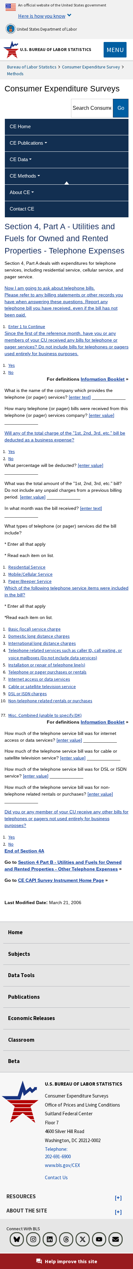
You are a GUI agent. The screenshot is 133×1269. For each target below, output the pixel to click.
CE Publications (26, 143)
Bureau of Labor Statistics (31, 67)
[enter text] (80, 397)
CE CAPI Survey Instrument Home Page (61, 880)
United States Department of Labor (46, 29)
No (11, 372)
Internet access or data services (39, 679)
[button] (118, 1197)
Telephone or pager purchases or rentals (47, 672)
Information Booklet (103, 379)
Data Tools (21, 975)
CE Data (19, 159)
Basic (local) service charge (34, 629)
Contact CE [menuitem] (22, 209)
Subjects (19, 953)
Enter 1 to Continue (26, 326)
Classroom (21, 1039)
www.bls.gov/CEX (62, 1165)
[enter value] (101, 415)
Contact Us (56, 1177)
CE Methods (23, 176)
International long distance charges (42, 643)
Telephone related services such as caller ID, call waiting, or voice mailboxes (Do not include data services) (65, 653)
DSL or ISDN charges (27, 693)
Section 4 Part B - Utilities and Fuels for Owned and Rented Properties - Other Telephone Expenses (63, 866)
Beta (14, 1061)
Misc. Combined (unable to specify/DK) (45, 715)
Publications (24, 996)
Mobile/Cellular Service (30, 574)
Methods (15, 74)
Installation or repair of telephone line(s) (46, 665)
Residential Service (27, 567)
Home (15, 932)
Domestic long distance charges (39, 636)
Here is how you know (41, 16)
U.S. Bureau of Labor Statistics (55, 49)
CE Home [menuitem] (20, 126)
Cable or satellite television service (42, 686)
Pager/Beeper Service (30, 581)
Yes (11, 365)
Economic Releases (31, 1018)
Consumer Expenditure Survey (91, 67)
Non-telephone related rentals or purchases (50, 701)
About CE (20, 192)
